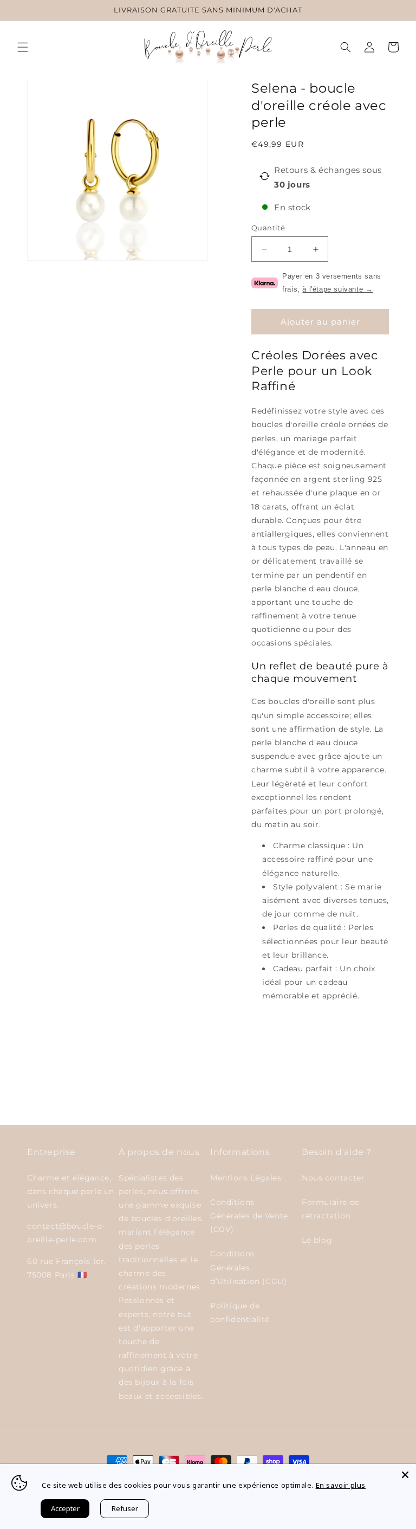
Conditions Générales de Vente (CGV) (249, 1215)
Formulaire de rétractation (331, 1209)
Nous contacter (333, 1178)
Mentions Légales (246, 1178)
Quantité (268, 227)
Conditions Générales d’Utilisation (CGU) (248, 1267)
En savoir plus (341, 1485)
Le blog (317, 1240)
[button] (23, 47)
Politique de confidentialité (240, 1312)
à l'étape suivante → (337, 289)
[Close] (405, 1474)
